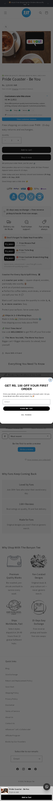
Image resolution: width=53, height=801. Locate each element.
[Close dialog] (50, 379)
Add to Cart (26, 797)
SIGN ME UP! (26, 408)
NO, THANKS (26, 415)
